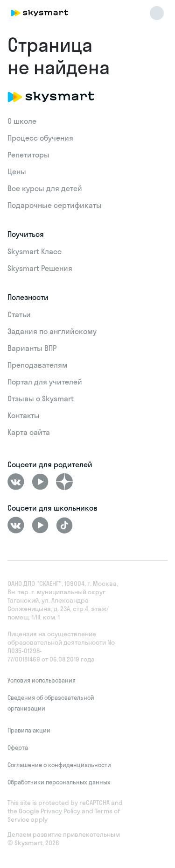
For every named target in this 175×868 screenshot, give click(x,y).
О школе (21, 121)
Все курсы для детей (44, 188)
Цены (16, 171)
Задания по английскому (52, 331)
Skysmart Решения (39, 268)
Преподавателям (37, 365)
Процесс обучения (40, 137)
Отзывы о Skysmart (40, 398)
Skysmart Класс (34, 251)
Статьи (19, 314)
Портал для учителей (44, 381)
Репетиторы (28, 154)
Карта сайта (28, 432)
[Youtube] (40, 481)
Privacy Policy (60, 811)
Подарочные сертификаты (54, 205)
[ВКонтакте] (15, 481)
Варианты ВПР (31, 348)
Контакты (23, 415)
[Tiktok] (64, 525)
